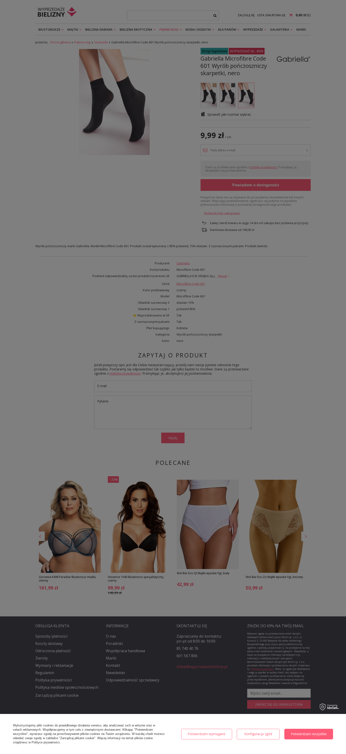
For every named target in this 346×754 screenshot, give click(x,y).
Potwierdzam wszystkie (309, 734)
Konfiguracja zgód (258, 734)
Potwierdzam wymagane (206, 734)
